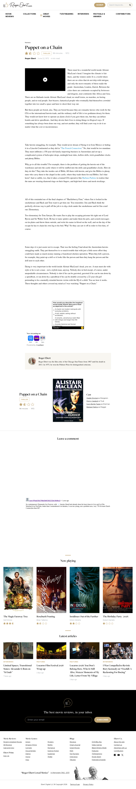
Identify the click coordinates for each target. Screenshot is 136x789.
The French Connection (71, 148)
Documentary (31, 751)
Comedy (29, 748)
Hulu (27, 760)
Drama (28, 754)
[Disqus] (68, 523)
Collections (29, 14)
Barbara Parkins (89, 177)
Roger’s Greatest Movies (12, 742)
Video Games (97, 745)
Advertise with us (120, 748)
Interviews (83, 14)
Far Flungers (74, 754)
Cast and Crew (8, 748)
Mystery (51, 742)
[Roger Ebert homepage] (17, 5)
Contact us (118, 745)
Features (95, 751)
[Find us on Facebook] (115, 755)
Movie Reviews (10, 15)
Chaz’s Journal (75, 745)
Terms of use (75, 784)
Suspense (51, 754)
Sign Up (6, 756)
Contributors (123, 14)
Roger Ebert (30, 58)
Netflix (50, 745)
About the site (119, 742)
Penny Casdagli (92, 401)
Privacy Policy (88, 784)
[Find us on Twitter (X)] (122, 755)
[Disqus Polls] (68, 470)
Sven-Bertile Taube (93, 404)
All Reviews (7, 745)
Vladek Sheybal (92, 398)
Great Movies (46, 15)
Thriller (46, 53)
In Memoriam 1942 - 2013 (60, 773)
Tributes (73, 760)
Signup (99, 5)
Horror (28, 757)
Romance (51, 748)
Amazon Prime (31, 745)
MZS (71, 751)
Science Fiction (53, 751)
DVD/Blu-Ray (97, 742)
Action (28, 742)
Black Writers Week (99, 748)
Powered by (31, 345)
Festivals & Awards (99, 15)
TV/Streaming (66, 14)
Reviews (27, 42)
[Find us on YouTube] (119, 755)
